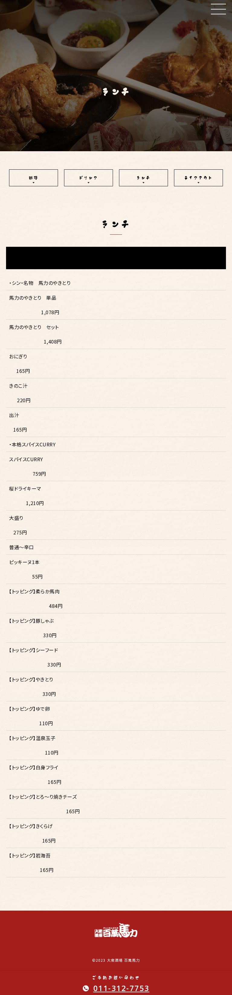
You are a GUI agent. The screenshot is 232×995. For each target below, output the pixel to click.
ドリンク (88, 178)
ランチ (143, 178)
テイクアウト (198, 178)
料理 (33, 178)
